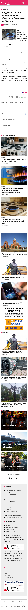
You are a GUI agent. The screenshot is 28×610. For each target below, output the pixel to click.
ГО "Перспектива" (9, 577)
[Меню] (25, 3)
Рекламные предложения (12, 527)
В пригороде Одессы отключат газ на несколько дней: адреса (13, 160)
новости (12, 102)
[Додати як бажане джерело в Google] (23, 97)
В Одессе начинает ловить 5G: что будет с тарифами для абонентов (12, 302)
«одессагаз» (8, 102)
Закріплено (23, 3)
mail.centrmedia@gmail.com (12, 511)
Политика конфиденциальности (5, 602)
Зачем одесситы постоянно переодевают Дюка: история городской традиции (12, 276)
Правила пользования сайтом (23, 602)
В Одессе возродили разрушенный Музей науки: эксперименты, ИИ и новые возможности (14, 425)
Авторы (17, 475)
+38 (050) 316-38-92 (10, 529)
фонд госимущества (19, 102)
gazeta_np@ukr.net (10, 531)
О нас (10, 475)
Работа (6, 574)
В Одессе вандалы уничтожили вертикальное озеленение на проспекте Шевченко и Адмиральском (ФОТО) (13, 404)
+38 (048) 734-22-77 (10, 509)
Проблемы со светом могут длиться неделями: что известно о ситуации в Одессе (13, 377)
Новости (5, 9)
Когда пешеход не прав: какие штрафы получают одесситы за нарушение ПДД (13, 467)
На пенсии (7, 572)
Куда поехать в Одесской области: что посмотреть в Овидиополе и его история (12, 253)
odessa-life (6, 24)
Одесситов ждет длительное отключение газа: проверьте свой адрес (12, 221)
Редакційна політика (13, 602)
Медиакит (8, 525)
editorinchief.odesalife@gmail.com (14, 517)
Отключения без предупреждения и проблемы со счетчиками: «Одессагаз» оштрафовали (13, 190)
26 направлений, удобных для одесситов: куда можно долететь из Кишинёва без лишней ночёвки (14, 446)
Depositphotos (8, 575)
